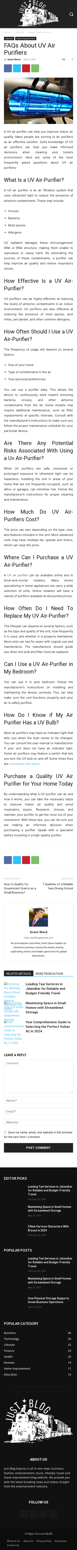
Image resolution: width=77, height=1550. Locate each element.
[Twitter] (17, 68)
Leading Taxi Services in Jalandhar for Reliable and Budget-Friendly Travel (45, 988)
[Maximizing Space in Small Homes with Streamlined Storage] (14, 1011)
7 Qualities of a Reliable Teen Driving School (57, 886)
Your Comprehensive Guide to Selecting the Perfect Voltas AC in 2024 (48, 1026)
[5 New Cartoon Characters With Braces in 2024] (14, 1232)
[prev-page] (6, 1041)
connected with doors (24, 764)
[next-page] (12, 1041)
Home (7, 32)
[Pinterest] (26, 68)
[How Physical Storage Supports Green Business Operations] (14, 1304)
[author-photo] (38, 926)
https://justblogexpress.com (38, 937)
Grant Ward (14, 59)
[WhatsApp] (35, 68)
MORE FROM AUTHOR (49, 973)
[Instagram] (34, 1514)
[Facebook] (8, 68)
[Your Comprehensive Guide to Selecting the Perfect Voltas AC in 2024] (14, 1032)
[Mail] (43, 1514)
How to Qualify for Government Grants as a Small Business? (20, 888)
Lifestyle (19, 32)
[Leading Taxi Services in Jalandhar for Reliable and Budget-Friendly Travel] (14, 996)
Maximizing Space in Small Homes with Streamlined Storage (46, 1007)
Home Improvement (39, 32)
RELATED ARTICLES (18, 973)
